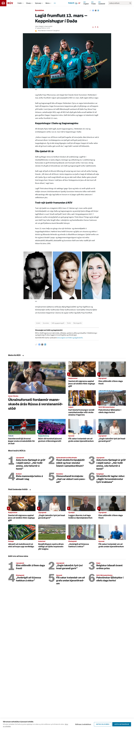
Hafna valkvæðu (102, 724)
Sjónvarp (38, 3)
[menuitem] (23, 3)
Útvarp (28, 3)
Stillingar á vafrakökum (83, 724)
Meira (47, 3)
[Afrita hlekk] (90, 10)
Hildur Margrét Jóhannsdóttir (43, 26)
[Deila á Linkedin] (98, 10)
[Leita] (130, 3)
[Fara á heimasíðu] (8, 3)
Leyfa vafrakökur (121, 724)
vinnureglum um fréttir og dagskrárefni (70, 338)
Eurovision (39, 10)
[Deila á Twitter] (95, 10)
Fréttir (20, 3)
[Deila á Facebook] (93, 10)
